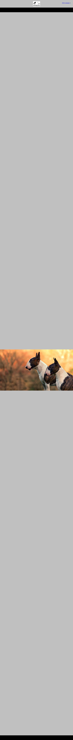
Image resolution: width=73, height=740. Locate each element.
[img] (36, 3)
